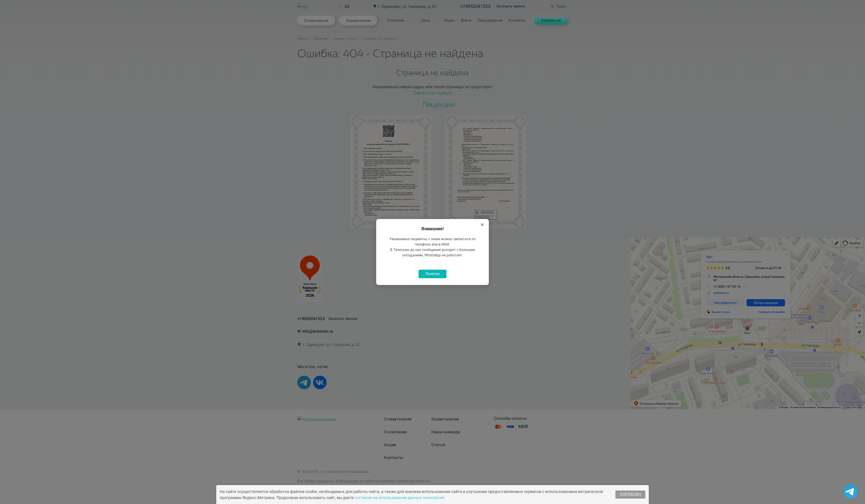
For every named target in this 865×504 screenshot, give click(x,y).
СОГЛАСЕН (630, 494)
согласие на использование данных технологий (399, 497)
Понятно (432, 274)
